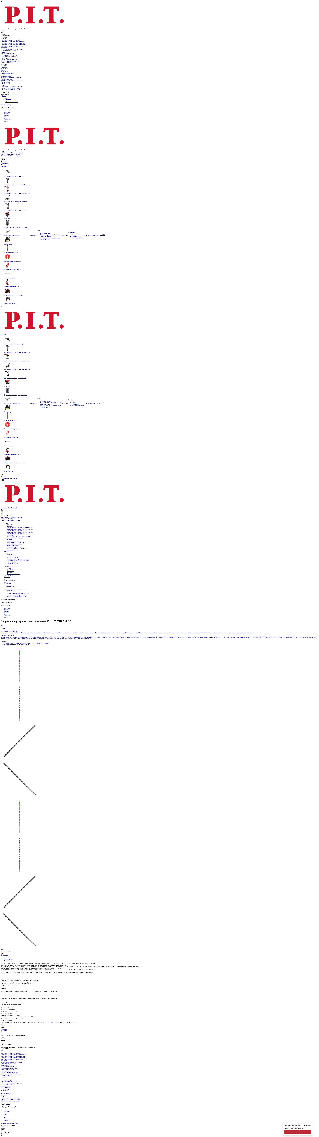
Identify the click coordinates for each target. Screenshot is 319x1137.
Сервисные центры (6, 1084)
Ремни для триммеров (15, 638)
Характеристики (8, 959)
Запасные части (8, 960)
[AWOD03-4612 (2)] (19, 721)
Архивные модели (6, 1089)
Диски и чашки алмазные (104, 637)
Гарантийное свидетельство (9, 1081)
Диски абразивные (91, 637)
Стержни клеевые (54, 638)
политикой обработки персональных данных (295, 1128)
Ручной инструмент (200, 632)
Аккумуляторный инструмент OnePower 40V (13, 1057)
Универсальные (44, 643)
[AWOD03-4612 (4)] (19, 797)
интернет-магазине (69, 1022)
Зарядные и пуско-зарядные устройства (113, 632)
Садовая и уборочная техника (214, 632)
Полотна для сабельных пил (296, 637)
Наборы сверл (5, 643)
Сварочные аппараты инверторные (233, 632)
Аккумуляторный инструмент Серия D (12, 1059)
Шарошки (89, 638)
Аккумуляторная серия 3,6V (52, 632)
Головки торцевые (41, 637)
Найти (2, 1129)
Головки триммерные (53, 637)
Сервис (9, 556)
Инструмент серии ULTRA (132, 632)
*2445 (2, 85)
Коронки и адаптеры (132, 637)
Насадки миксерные (259, 637)
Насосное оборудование (154, 632)
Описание (7, 957)
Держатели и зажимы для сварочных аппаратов (72, 637)
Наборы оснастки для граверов (226, 637)
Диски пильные (115, 637)
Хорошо (298, 1131)
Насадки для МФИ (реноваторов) (244, 637)
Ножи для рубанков (270, 637)
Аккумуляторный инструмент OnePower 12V (13, 1054)
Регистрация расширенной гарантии (11, 1083)
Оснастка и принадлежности (169, 632)
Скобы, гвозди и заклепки (41, 638)
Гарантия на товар (6, 1080)
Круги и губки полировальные (147, 637)
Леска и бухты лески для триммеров (187, 637)
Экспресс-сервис (5, 1087)
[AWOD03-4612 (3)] (19, 759)
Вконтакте (7, 112)
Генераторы (99, 632)
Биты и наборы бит (6, 637)
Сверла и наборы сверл (27, 638)
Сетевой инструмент (249, 632)
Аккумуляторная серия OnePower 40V (33, 632)
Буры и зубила (16, 637)
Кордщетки (123, 637)
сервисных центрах (53, 1022)
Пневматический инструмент (186, 632)
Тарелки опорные (64, 638)
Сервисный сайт (5, 1086)
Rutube (6, 116)
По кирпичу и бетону (15, 643)
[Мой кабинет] (1, 509)
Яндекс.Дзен (7, 119)
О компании (10, 569)
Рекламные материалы (7, 1093)
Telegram (6, 115)
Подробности (4, 955)
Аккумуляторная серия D (88, 632)
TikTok (6, 121)
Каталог (9, 526)
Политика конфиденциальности (10, 1123)
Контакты (3, 1095)
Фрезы (71, 638)
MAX (5, 118)
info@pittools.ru (6, 104)
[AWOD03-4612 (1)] (19, 684)
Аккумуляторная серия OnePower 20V (70, 632)
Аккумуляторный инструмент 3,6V (11, 1053)
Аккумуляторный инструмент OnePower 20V (13, 1056)
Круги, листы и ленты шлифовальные (166, 637)
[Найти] (2, 32)
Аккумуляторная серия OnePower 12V (11, 632)
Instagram (6, 113)
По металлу (24, 643)
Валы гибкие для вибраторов (28, 637)
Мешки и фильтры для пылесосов (207, 637)
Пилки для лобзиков (282, 637)
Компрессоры (144, 632)
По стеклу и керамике (33, 643)
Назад (10, 524)
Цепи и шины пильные (79, 638)
